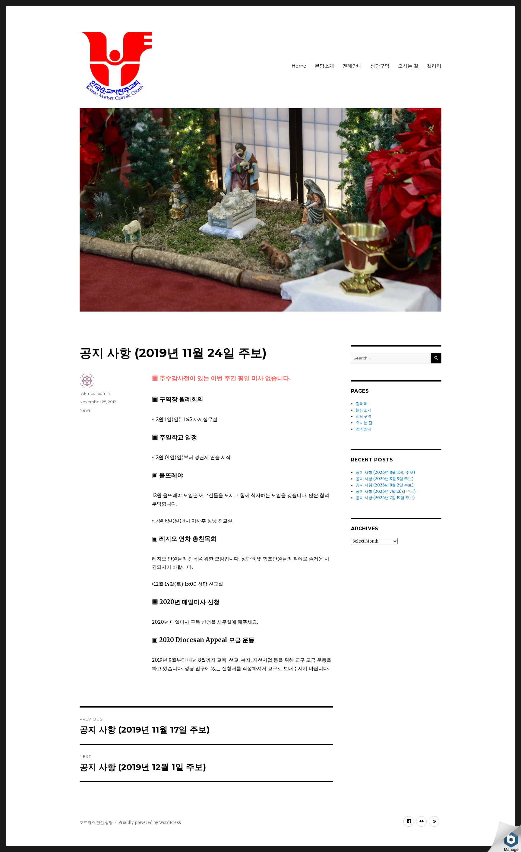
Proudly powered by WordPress (149, 822)
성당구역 (380, 66)
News (85, 410)
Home (299, 66)
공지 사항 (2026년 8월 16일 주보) (385, 472)
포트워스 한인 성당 (96, 822)
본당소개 (324, 66)
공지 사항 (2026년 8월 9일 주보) (384, 478)
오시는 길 (408, 66)
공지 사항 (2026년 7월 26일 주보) (385, 491)
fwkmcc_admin (95, 393)
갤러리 (434, 66)
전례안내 (352, 66)
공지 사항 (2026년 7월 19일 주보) (385, 497)
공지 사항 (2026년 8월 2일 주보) (384, 485)
